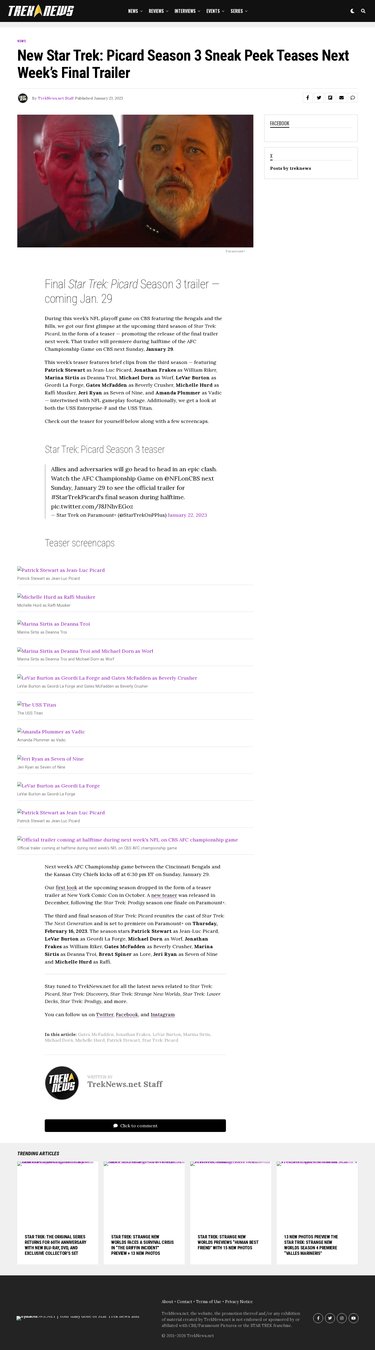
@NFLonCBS (182, 478)
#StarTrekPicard (75, 497)
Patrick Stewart (123, 1040)
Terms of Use (208, 1301)
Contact (184, 1301)
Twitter (104, 1014)
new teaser (164, 895)
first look (66, 887)
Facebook (127, 1014)
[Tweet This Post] (319, 98)
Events (213, 11)
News (133, 11)
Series (237, 11)
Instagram (163, 1014)
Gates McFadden (96, 1034)
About (167, 1301)
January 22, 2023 (187, 515)
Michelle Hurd (90, 1040)
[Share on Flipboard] (330, 98)
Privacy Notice (239, 1301)
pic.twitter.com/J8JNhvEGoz (92, 506)
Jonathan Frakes (133, 1034)
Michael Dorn (59, 1040)
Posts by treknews (290, 168)
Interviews (185, 11)
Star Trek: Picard (160, 1040)
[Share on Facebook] (308, 98)
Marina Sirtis (196, 1034)
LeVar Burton (167, 1034)
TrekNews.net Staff (56, 98)
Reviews (156, 11)
